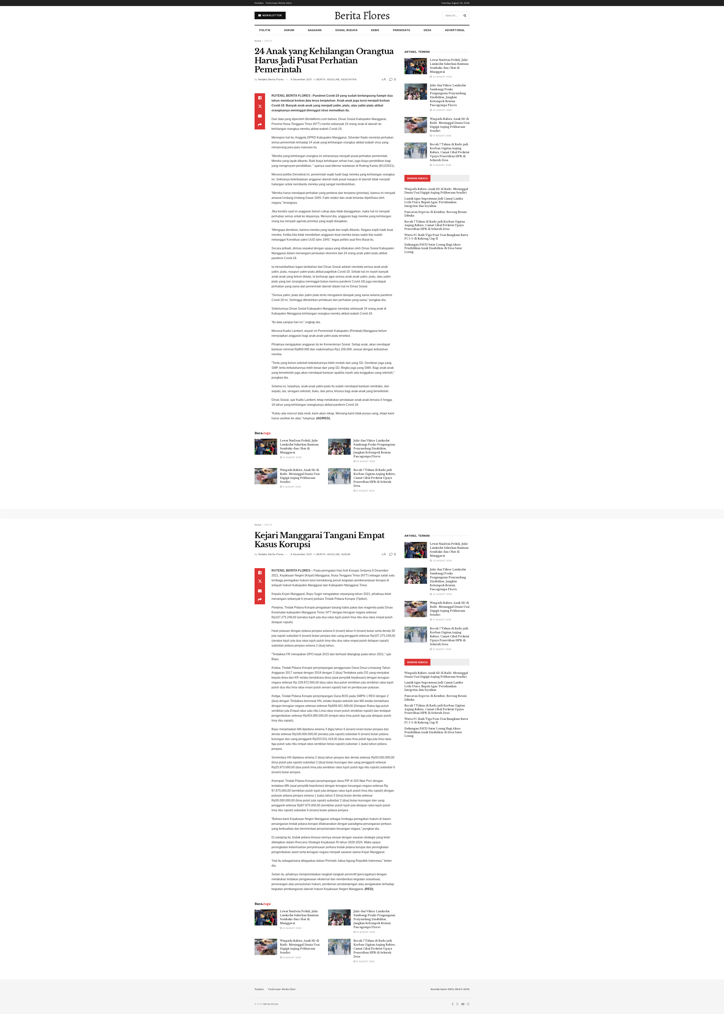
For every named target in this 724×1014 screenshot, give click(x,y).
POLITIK (264, 30)
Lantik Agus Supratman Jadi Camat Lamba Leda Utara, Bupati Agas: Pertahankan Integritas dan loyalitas (433, 202)
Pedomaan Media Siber (279, 3)
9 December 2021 (301, 79)
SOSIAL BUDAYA (346, 30)
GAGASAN (314, 30)
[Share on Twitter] (260, 106)
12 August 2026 (364, 490)
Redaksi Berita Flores (271, 79)
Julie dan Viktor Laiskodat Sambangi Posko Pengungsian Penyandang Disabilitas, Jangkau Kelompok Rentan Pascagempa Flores (374, 448)
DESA (427, 30)
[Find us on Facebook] (452, 1004)
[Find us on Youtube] (462, 1004)
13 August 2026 (291, 486)
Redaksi (259, 3)
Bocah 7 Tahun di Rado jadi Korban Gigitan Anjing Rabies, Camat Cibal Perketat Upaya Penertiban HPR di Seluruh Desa (375, 477)
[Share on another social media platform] (260, 124)
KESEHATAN (348, 79)
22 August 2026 (291, 457)
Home (258, 41)
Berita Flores (362, 15)
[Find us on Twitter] (457, 1004)
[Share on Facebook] (260, 97)
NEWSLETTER (272, 15)
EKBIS (375, 30)
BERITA (268, 41)
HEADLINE (333, 79)
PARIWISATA (401, 30)
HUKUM (289, 30)
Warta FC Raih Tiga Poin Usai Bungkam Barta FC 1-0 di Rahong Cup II (436, 236)
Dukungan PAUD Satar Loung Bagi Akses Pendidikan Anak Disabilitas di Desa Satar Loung (433, 248)
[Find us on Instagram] (468, 1004)
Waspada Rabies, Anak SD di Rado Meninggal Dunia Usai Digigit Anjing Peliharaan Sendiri (436, 190)
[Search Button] (465, 15)
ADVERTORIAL (455, 30)
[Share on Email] (260, 115)
